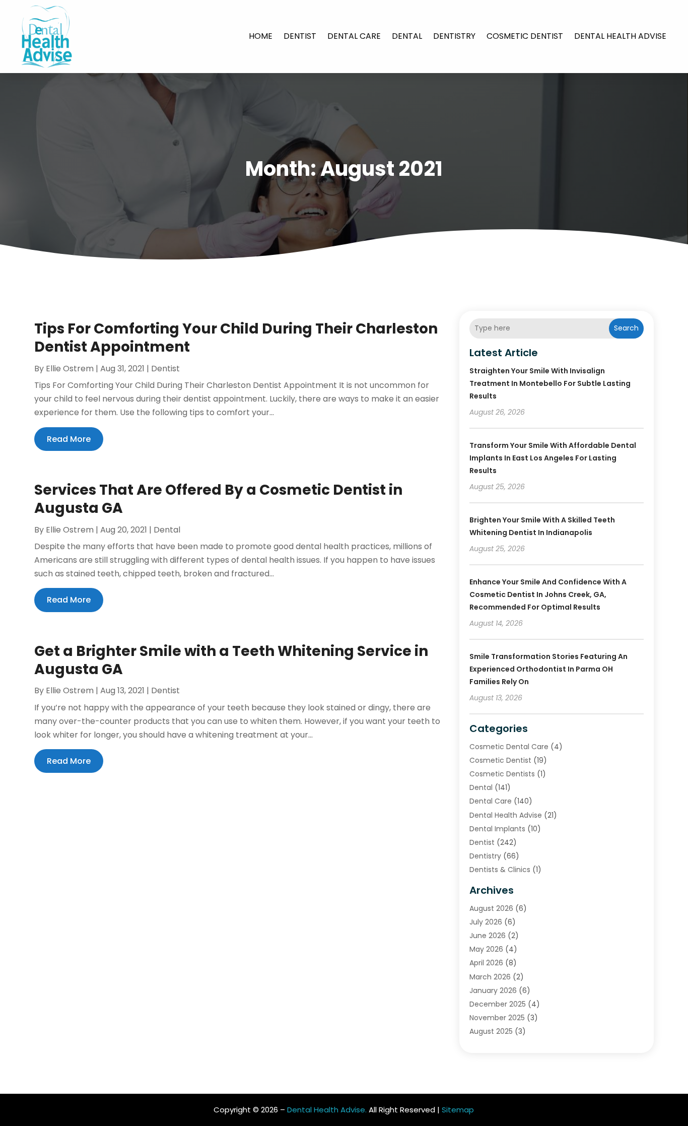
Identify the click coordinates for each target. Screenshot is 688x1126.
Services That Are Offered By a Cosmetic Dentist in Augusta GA (218, 499)
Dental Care (354, 36)
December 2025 (497, 1004)
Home (260, 36)
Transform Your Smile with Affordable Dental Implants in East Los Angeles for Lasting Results (552, 458)
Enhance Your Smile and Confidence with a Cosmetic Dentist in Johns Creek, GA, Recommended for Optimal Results (548, 594)
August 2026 (491, 908)
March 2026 (490, 977)
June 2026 (487, 936)
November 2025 (497, 1018)
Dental (407, 36)
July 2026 (485, 922)
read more (69, 439)
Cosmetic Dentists (502, 774)
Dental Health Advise (620, 36)
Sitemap (458, 1109)
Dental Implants (497, 829)
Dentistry (454, 36)
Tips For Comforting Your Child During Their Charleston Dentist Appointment (236, 338)
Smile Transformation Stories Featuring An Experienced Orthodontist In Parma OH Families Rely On (548, 669)
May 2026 (486, 949)
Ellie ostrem (70, 368)
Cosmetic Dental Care (508, 747)
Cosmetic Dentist (525, 36)
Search (626, 328)
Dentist (300, 36)
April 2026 (486, 963)
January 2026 (493, 990)
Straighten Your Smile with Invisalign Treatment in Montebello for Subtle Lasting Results (550, 383)
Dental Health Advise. (327, 1109)
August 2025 (491, 1031)
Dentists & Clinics (499, 870)
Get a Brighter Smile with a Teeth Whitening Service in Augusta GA (231, 660)
